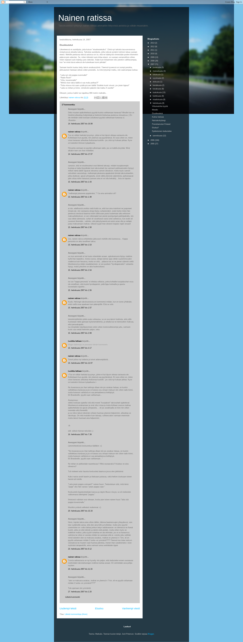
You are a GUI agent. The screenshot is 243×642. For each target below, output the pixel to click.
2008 (152, 61)
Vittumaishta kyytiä (160, 106)
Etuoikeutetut (157, 113)
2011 (152, 50)
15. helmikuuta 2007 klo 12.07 (80, 363)
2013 (152, 43)
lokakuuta (157, 74)
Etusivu (99, 608)
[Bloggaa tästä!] (98, 97)
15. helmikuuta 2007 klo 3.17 (80, 348)
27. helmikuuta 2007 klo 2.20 (80, 592)
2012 (152, 46)
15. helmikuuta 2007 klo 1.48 (80, 197)
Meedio (155, 110)
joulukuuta (157, 67)
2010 (152, 54)
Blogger (151, 634)
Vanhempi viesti (131, 608)
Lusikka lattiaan (75, 341)
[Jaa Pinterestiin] (106, 97)
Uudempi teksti (68, 608)
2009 (152, 57)
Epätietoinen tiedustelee (162, 131)
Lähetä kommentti (72, 597)
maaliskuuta (158, 99)
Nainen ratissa (85, 18)
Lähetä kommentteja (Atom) (76, 614)
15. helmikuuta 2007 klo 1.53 (80, 245)
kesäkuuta (157, 89)
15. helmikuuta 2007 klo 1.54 (80, 270)
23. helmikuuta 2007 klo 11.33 (80, 569)
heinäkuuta (157, 85)
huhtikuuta (157, 96)
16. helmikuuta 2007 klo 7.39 (80, 434)
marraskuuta (158, 71)
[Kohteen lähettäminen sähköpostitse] (95, 97)
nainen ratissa (74, 132)
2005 (152, 144)
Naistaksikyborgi (159, 120)
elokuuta (156, 82)
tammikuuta (158, 136)
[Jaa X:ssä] (100, 97)
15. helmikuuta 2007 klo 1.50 (80, 227)
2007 (152, 64)
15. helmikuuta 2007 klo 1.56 (80, 290)
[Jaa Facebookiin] (103, 97)
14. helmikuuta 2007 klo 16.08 (80, 124)
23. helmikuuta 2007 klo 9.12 (80, 549)
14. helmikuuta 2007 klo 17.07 (80, 154)
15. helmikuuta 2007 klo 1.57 (80, 308)
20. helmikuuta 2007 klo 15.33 (80, 511)
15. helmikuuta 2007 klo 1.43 (80, 182)
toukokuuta (157, 92)
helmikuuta (157, 103)
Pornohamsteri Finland (161, 124)
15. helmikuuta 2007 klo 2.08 (80, 333)
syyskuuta (157, 78)
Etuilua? (155, 128)
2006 (152, 140)
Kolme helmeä (158, 117)
